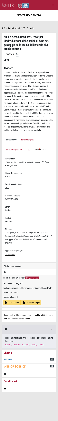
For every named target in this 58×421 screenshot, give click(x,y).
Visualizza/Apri (13, 302)
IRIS (3, 28)
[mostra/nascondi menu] (53, 5)
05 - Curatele (28, 28)
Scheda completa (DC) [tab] (14, 149)
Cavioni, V (9, 54)
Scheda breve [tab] (11, 139)
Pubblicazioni (14, 28)
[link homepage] (9, 5)
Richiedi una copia (32, 302)
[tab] (28, 150)
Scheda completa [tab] (27, 139)
